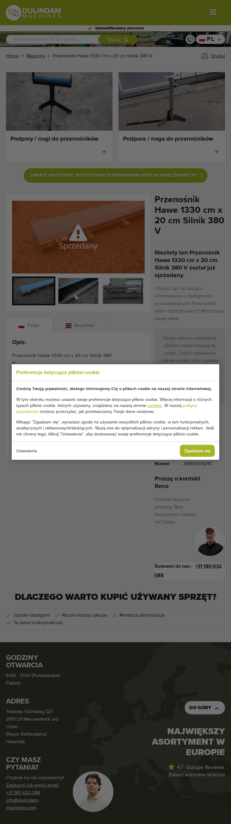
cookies (154, 405)
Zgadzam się (197, 450)
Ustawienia (26, 450)
